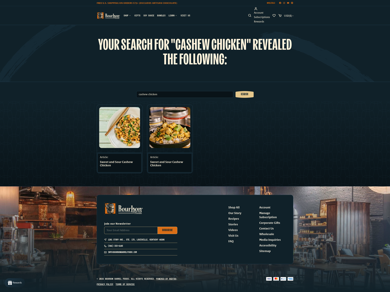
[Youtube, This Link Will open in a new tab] (288, 3)
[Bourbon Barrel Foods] (108, 15)
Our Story (234, 213)
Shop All (234, 207)
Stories (233, 224)
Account (264, 207)
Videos (233, 230)
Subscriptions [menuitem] (262, 17)
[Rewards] (15, 282)
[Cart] (280, 15)
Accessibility (267, 245)
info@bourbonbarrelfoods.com (122, 252)
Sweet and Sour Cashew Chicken (116, 163)
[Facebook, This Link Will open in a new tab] (280, 3)
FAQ (231, 241)
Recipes (233, 219)
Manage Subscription (268, 215)
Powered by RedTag (166, 278)
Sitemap (265, 251)
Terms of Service (125, 284)
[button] (250, 15)
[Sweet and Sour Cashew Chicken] (119, 127)
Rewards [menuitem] (259, 21)
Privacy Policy (105, 284)
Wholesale (271, 3)
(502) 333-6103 (115, 245)
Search (244, 94)
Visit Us (233, 236)
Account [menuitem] (258, 12)
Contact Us (266, 228)
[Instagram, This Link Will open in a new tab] (284, 3)
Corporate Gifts (269, 223)
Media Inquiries (270, 240)
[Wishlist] (274, 15)
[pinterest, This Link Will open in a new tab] (292, 3)
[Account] (262, 9)
